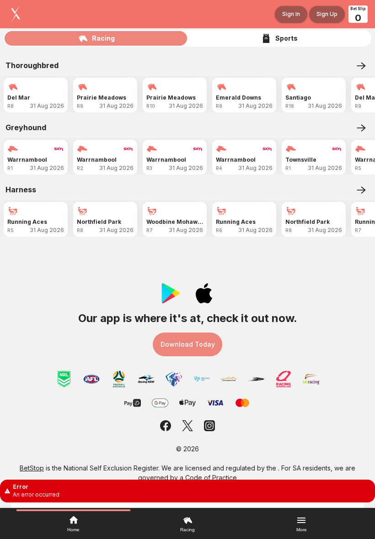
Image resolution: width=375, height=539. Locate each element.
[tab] (96, 38)
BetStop (32, 468)
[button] (187, 491)
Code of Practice (211, 477)
